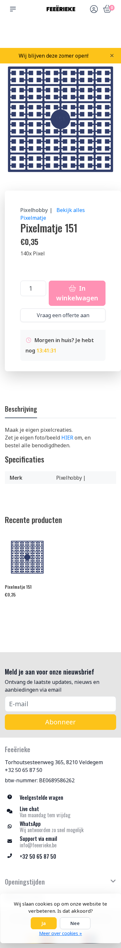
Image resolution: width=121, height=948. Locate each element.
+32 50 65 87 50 (23, 770)
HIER (67, 437)
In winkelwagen (77, 293)
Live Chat (93, 35)
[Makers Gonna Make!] (60, 9)
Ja (43, 923)
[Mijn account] (94, 10)
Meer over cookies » (60, 933)
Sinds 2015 (109, 35)
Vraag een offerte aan (63, 315)
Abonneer (60, 722)
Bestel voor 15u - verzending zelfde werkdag (63, 32)
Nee (75, 923)
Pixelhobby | (36, 210)
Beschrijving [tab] (21, 409)
